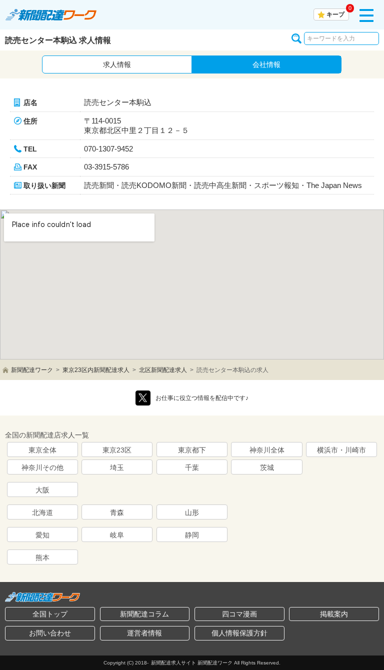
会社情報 (266, 64)
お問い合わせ (50, 633)
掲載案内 (334, 614)
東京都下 (192, 450)
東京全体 (42, 450)
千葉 (192, 468)
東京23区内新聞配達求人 (96, 370)
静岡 (192, 535)
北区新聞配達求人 (163, 370)
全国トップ (50, 614)
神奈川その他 (43, 468)
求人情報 (117, 64)
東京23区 (117, 450)
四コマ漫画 (239, 614)
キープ (335, 14)
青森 (117, 512)
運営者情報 (144, 633)
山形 (192, 512)
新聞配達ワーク (32, 370)
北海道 (42, 512)
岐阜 (117, 535)
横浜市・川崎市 (341, 450)
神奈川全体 (267, 450)
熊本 (43, 558)
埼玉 (117, 468)
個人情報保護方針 (240, 633)
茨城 (267, 468)
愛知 (43, 535)
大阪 (43, 490)
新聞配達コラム (144, 614)
